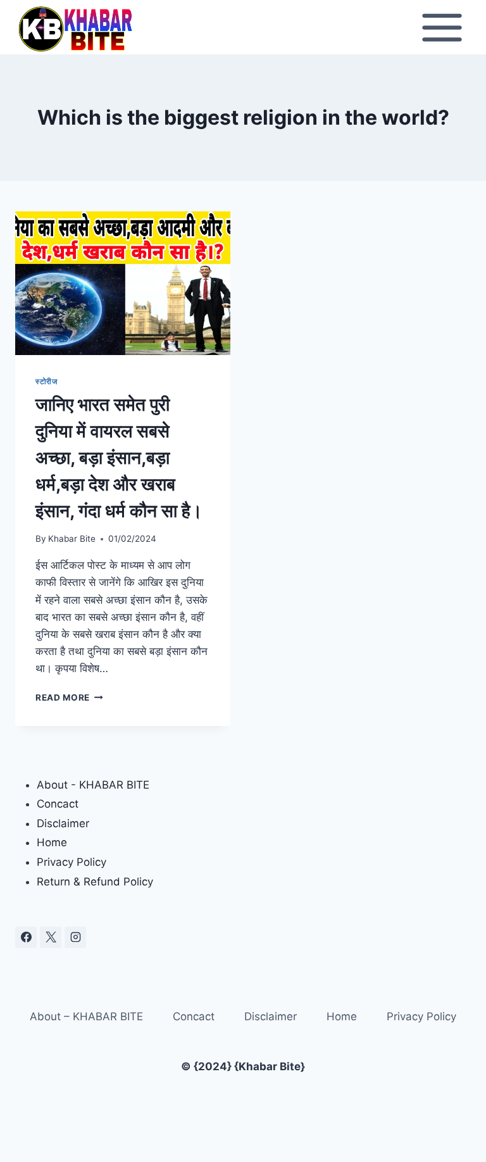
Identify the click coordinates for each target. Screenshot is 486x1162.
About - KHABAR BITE (93, 784)
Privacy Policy (71, 862)
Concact (57, 803)
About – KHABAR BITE (86, 1016)
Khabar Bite (72, 539)
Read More (69, 697)
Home (52, 842)
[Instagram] (75, 937)
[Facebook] (26, 937)
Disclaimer (63, 823)
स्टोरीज (46, 381)
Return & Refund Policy (95, 881)
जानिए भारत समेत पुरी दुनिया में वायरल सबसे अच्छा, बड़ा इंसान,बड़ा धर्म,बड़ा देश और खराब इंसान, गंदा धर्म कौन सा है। (118, 458)
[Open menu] (442, 27)
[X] (50, 937)
